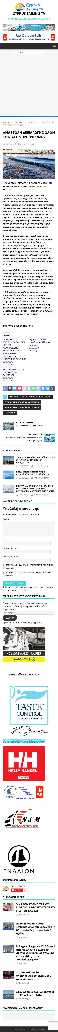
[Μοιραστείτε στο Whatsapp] (33, 388)
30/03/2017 (24, 466)
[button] (54, 46)
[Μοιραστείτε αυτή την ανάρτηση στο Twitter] (10, 388)
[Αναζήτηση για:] (29, 52)
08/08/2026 (24, 999)
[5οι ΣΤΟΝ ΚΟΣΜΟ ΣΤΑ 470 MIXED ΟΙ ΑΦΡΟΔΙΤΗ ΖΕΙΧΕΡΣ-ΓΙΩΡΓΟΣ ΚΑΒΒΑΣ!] (8, 907)
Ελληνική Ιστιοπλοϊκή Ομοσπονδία (22, 402)
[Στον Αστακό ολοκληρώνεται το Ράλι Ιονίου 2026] (8, 994)
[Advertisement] (29, 87)
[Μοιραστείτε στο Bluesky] (47, 388)
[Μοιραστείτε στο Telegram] (43, 388)
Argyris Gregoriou (28, 144)
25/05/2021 (24, 477)
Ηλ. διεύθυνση (9, 548)
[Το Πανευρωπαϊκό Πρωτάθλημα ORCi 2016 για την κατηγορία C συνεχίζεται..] (8, 460)
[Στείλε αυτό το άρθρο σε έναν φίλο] (24, 388)
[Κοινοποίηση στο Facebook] (5, 388)
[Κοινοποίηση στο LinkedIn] (14, 388)
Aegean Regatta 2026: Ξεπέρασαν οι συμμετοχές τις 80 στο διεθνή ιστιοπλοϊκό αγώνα (35, 928)
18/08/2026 (24, 914)
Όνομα (6, 540)
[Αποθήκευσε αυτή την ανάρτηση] (19, 388)
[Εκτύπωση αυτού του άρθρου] (28, 388)
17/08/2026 (24, 937)
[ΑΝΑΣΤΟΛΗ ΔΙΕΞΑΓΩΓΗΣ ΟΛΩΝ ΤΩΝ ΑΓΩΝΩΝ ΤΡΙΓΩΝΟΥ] (29, 177)
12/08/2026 (24, 963)
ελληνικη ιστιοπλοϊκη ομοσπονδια (22, 407)
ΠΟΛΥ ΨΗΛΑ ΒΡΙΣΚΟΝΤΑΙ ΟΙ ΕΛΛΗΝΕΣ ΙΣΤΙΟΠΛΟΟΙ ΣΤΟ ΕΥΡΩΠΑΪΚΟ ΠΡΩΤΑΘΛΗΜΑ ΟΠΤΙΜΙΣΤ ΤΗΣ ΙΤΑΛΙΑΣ (35, 488)
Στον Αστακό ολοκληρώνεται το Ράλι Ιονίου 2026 (35, 993)
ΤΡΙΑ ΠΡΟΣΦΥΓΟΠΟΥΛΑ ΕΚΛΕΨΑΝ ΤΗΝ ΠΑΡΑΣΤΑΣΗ (14, 372)
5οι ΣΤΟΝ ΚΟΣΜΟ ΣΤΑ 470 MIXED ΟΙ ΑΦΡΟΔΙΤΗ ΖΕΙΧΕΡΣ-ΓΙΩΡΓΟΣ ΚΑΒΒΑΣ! (35, 907)
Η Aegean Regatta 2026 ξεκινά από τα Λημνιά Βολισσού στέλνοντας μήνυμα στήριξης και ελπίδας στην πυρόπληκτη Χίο (35, 953)
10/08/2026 (24, 983)
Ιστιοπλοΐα (10, 413)
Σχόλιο (6, 519)
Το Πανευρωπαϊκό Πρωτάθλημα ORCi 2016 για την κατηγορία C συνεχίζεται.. (35, 460)
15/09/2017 (10, 144)
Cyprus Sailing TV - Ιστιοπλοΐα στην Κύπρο (30, 397)
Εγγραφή (10, 617)
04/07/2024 (24, 494)
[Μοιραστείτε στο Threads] (52, 388)
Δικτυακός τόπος (10, 556)
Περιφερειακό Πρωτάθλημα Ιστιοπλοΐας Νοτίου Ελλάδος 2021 (34, 473)
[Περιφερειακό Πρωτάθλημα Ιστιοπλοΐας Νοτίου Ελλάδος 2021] (8, 475)
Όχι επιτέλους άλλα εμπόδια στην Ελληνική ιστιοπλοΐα (39, 342)
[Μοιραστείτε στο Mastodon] (38, 388)
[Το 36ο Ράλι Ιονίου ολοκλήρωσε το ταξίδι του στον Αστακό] (8, 975)
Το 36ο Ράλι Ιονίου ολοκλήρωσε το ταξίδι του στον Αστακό (33, 976)
